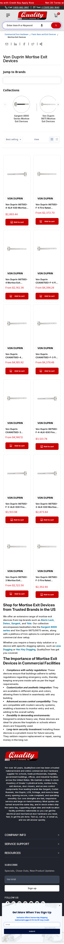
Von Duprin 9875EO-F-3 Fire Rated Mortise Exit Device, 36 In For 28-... (47, 579)
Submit (32, 931)
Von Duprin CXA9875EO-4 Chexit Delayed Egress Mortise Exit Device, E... (15, 356)
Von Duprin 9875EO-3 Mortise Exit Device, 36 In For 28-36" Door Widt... (16, 579)
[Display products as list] (58, 139)
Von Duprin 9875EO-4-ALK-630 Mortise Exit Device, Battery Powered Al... (16, 206)
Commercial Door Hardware (16, 34)
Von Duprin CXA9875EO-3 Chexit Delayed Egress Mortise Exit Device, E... (15, 431)
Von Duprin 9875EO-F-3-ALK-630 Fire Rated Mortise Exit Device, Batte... (16, 505)
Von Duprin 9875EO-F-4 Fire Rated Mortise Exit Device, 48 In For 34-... (47, 206)
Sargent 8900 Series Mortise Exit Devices (21, 118)
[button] (42, 25)
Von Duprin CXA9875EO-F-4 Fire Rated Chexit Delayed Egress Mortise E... (47, 281)
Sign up (32, 888)
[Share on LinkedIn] (15, 44)
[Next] (58, 104)
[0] (56, 15)
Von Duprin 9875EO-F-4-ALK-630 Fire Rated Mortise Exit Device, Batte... (47, 431)
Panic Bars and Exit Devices (44, 34)
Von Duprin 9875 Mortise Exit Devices (48, 118)
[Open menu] (8, 15)
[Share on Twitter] (33, 44)
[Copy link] (40, 44)
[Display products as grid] (51, 139)
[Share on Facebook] (24, 44)
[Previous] (5, 104)
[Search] (56, 25)
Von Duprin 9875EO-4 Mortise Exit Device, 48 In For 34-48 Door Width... (16, 281)
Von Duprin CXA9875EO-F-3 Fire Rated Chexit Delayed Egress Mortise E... (47, 356)
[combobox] (26, 25)
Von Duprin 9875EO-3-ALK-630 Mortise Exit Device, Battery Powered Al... (47, 505)
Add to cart (49, 221)
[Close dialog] (59, 905)
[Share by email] (7, 44)
